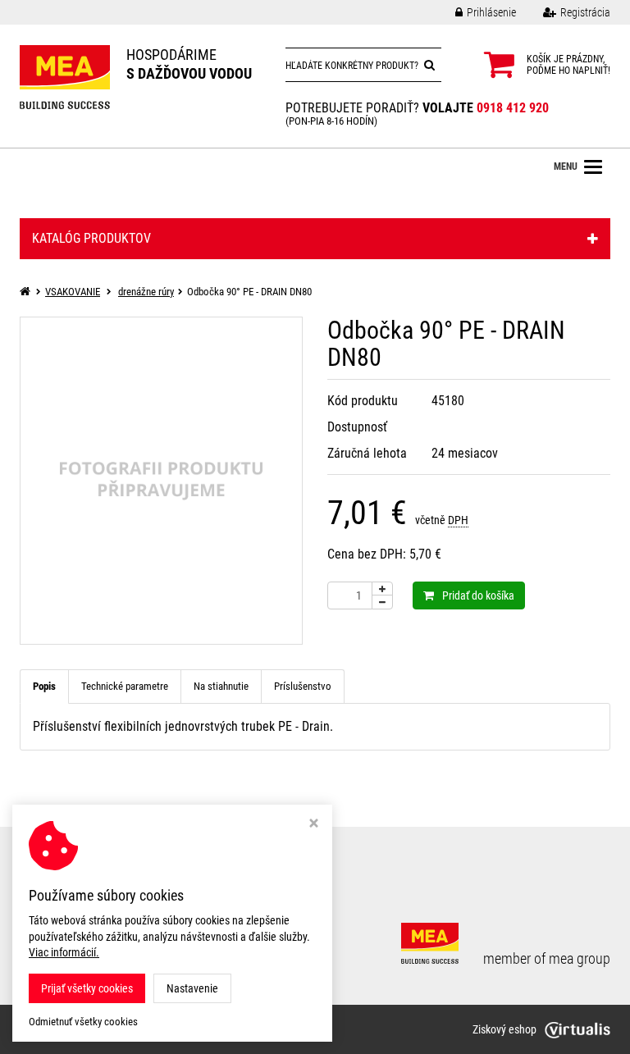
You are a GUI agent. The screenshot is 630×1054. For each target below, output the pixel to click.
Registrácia (585, 12)
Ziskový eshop (504, 1029)
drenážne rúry (146, 291)
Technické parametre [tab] (124, 686)
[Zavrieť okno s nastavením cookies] (314, 825)
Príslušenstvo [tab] (302, 686)
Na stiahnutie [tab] (221, 686)
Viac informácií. (64, 952)
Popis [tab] (44, 686)
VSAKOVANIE (72, 291)
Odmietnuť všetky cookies (83, 1021)
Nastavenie (192, 988)
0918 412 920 (513, 108)
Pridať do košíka (478, 595)
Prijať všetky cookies (87, 988)
